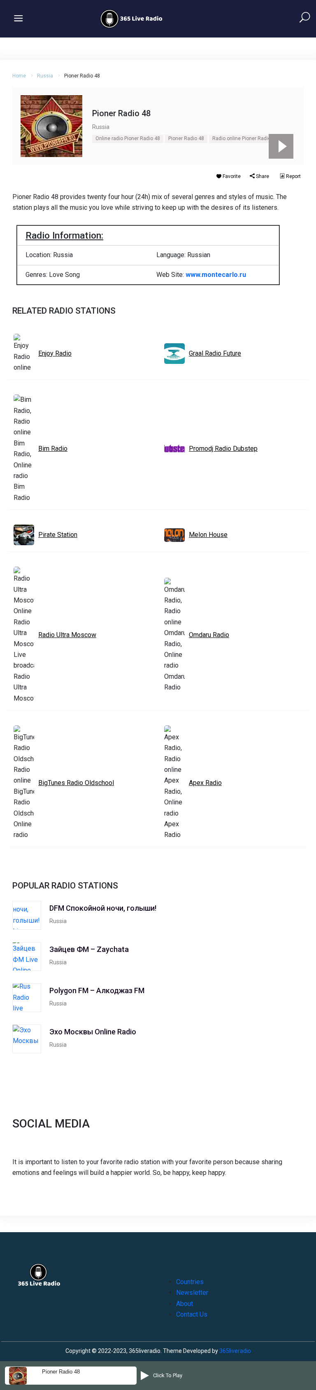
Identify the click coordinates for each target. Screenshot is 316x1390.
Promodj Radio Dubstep (223, 448)
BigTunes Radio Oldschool (76, 783)
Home (19, 76)
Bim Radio (52, 448)
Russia (45, 76)
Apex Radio (205, 783)
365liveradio (235, 1351)
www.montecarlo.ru (216, 275)
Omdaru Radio (209, 635)
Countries (190, 1282)
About (184, 1304)
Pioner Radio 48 (186, 138)
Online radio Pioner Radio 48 (127, 138)
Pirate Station (57, 535)
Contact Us (191, 1314)
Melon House (208, 535)
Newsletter (192, 1292)
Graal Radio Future (215, 353)
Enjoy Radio (55, 353)
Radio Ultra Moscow (67, 635)
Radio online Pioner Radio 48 (245, 138)
